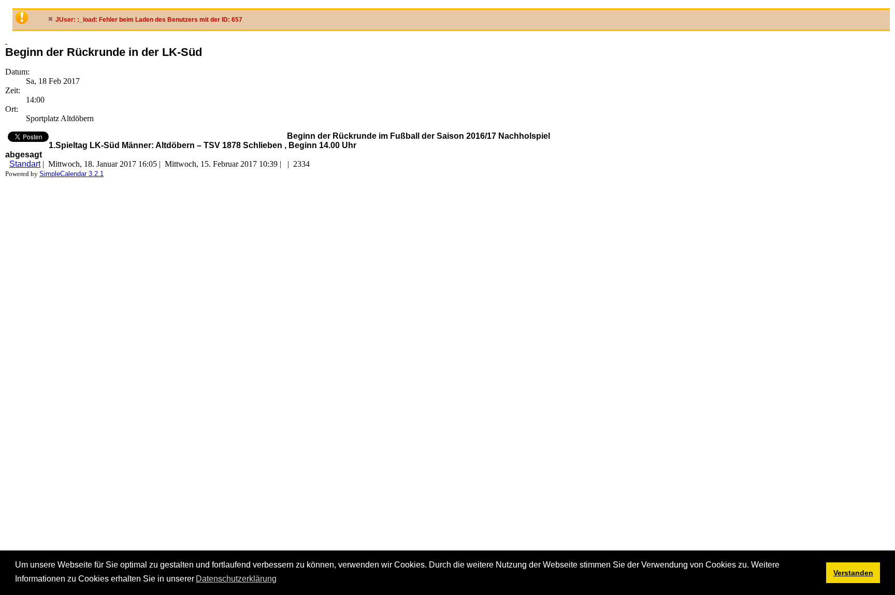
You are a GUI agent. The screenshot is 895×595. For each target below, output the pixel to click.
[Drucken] (6, 40)
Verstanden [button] (853, 573)
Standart (24, 163)
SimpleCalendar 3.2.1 (71, 174)
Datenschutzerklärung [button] (236, 578)
